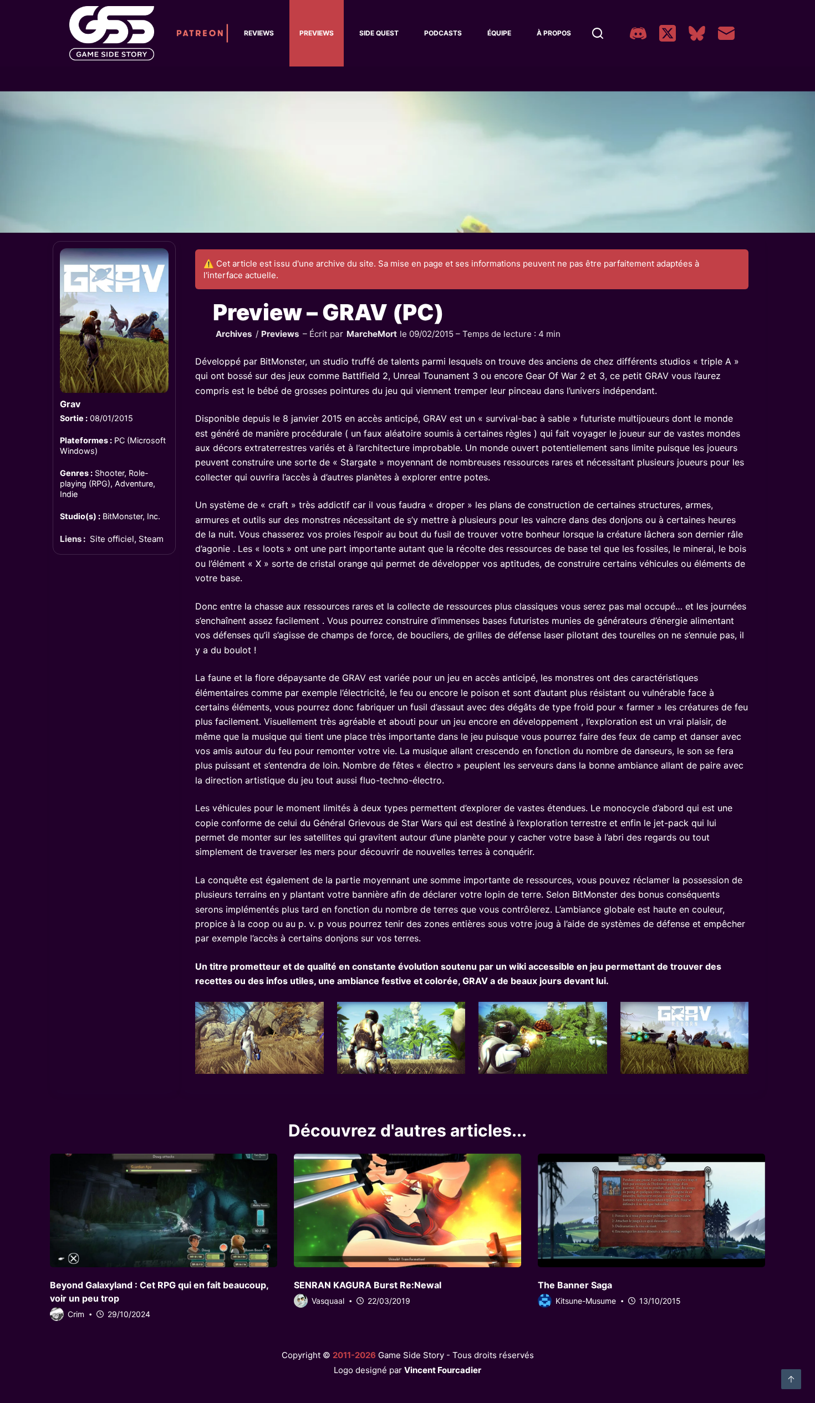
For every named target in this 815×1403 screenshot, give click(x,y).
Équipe (499, 33)
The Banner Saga (575, 1285)
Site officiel (112, 539)
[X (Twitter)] (667, 33)
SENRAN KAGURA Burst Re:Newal (367, 1285)
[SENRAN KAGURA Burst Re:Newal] (407, 1210)
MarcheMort (372, 334)
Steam (151, 539)
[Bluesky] (697, 33)
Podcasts (443, 33)
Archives (234, 334)
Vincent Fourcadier (442, 1370)
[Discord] (638, 33)
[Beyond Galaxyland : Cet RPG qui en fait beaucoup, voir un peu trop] (163, 1210)
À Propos (554, 33)
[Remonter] (791, 1379)
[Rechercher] (597, 33)
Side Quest (379, 33)
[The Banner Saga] (651, 1210)
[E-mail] (726, 33)
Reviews (259, 33)
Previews (316, 33)
